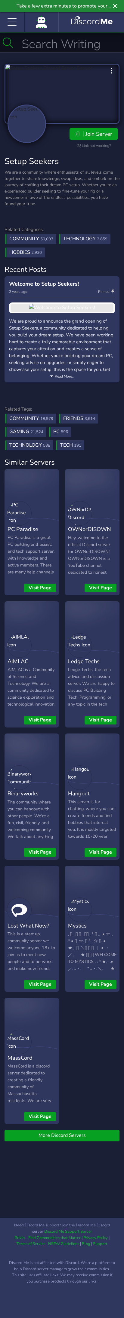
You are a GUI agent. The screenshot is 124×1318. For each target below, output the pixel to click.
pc (60, 431)
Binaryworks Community (23, 798)
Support (100, 1244)
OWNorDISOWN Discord (89, 533)
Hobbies (25, 252)
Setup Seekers (32, 161)
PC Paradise (23, 529)
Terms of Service (31, 1244)
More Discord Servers (62, 1135)
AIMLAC (18, 661)
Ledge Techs (84, 661)
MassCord (20, 1057)
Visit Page (40, 588)
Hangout (78, 793)
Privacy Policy (95, 1238)
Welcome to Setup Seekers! (44, 283)
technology (29, 445)
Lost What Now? (28, 925)
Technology (85, 238)
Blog (86, 1244)
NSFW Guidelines (63, 1244)
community (31, 418)
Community (31, 238)
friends (79, 418)
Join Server (98, 134)
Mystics (77, 925)
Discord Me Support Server (68, 1231)
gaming (26, 431)
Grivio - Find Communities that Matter (47, 1238)
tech (70, 445)
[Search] (8, 42)
